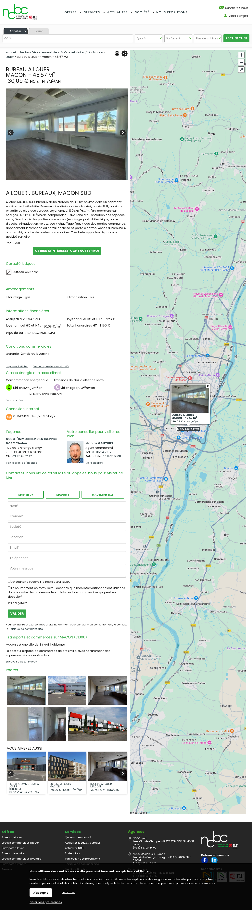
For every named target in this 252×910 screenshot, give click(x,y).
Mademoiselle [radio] (103, 495)
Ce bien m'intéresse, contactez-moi (67, 250)
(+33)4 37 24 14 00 (144, 848)
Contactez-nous (236, 8)
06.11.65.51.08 (112, 456)
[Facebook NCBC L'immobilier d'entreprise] (204, 862)
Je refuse (68, 892)
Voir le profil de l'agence (21, 462)
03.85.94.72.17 (22, 456)
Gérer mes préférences (46, 902)
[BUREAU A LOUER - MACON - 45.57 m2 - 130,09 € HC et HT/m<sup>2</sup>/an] (67, 134)
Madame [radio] (62, 495)
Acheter (15, 31)
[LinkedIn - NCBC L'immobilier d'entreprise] (214, 862)
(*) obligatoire (17, 603)
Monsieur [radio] (25, 495)
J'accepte (40, 893)
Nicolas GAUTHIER (99, 443)
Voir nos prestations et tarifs (51, 366)
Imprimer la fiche (17, 366)
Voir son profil (94, 462)
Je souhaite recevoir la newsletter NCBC (40, 582)
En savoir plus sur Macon (21, 661)
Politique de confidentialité (26, 629)
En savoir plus (14, 400)
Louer (39, 31)
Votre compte (238, 16)
